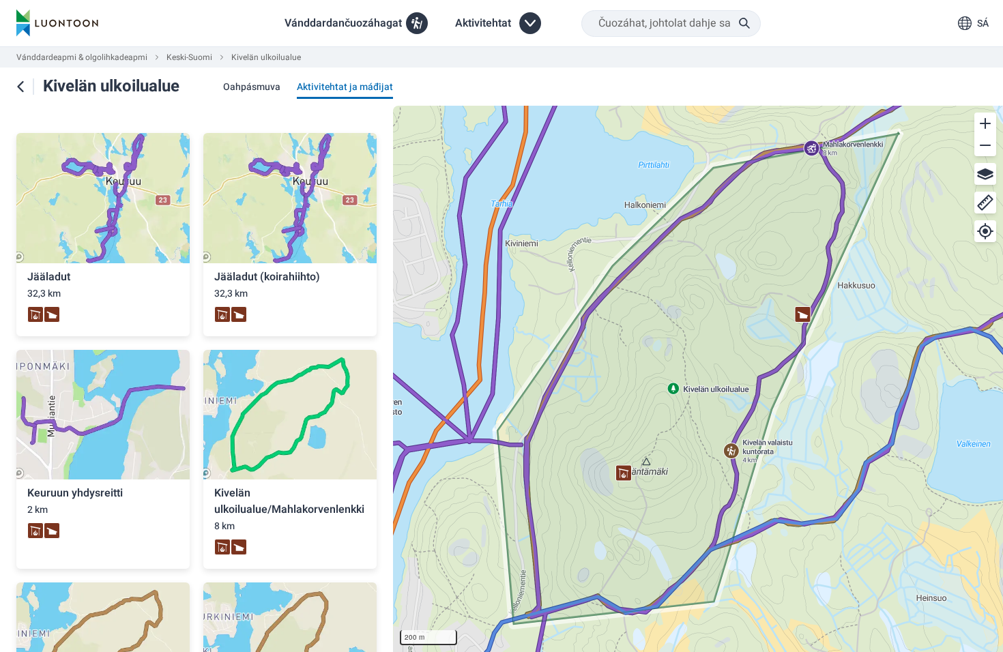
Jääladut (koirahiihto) (267, 277)
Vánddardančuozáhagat (343, 23)
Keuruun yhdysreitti (75, 493)
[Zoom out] (985, 145)
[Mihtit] (985, 202)
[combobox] (671, 23)
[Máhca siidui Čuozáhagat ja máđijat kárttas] (20, 86)
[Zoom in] (985, 123)
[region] (698, 379)
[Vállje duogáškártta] (985, 174)
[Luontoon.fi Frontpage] (57, 23)
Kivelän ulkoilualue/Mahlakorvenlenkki (289, 501)
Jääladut (48, 277)
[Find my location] (985, 231)
